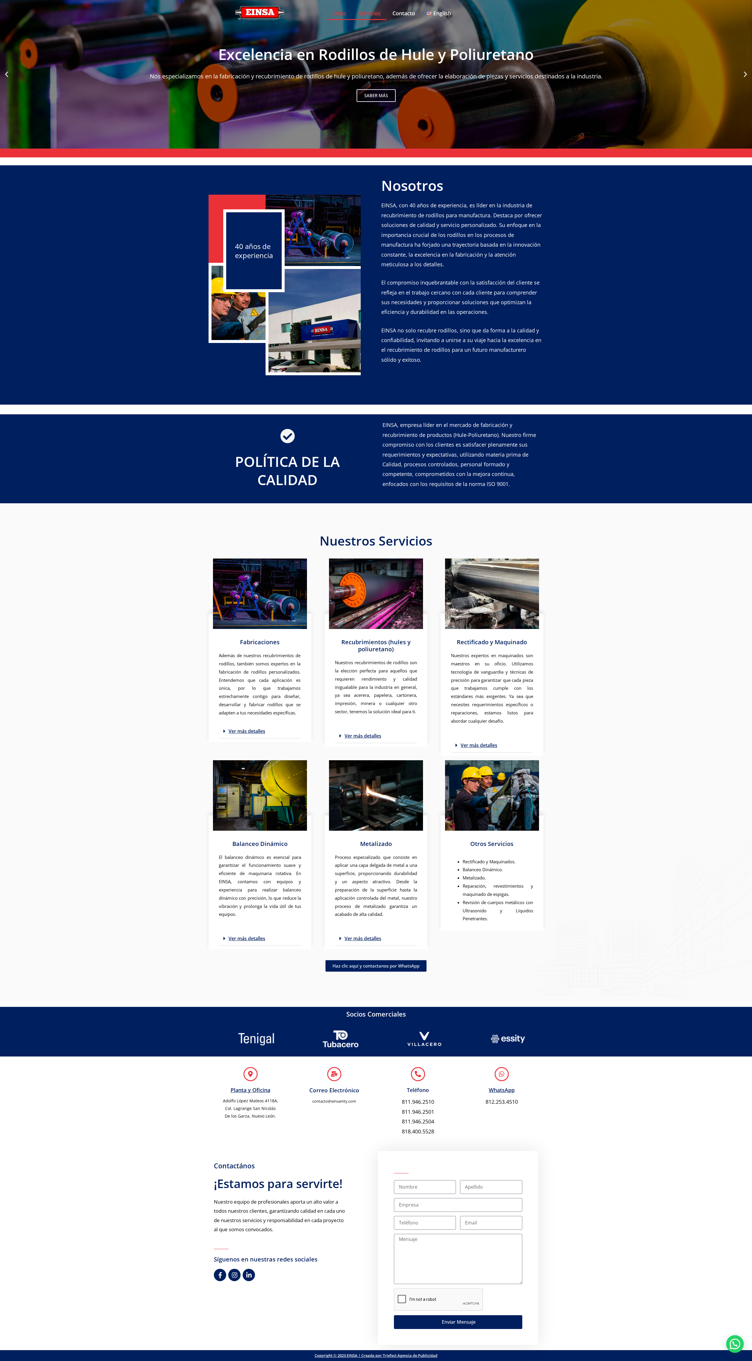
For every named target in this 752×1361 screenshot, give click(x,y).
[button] (6, 74)
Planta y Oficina (250, 1089)
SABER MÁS (376, 95)
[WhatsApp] (502, 1074)
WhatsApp (502, 1089)
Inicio (339, 13)
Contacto (403, 13)
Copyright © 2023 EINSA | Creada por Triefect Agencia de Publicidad (376, 1355)
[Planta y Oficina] (251, 1074)
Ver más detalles (247, 731)
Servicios (369, 13)
